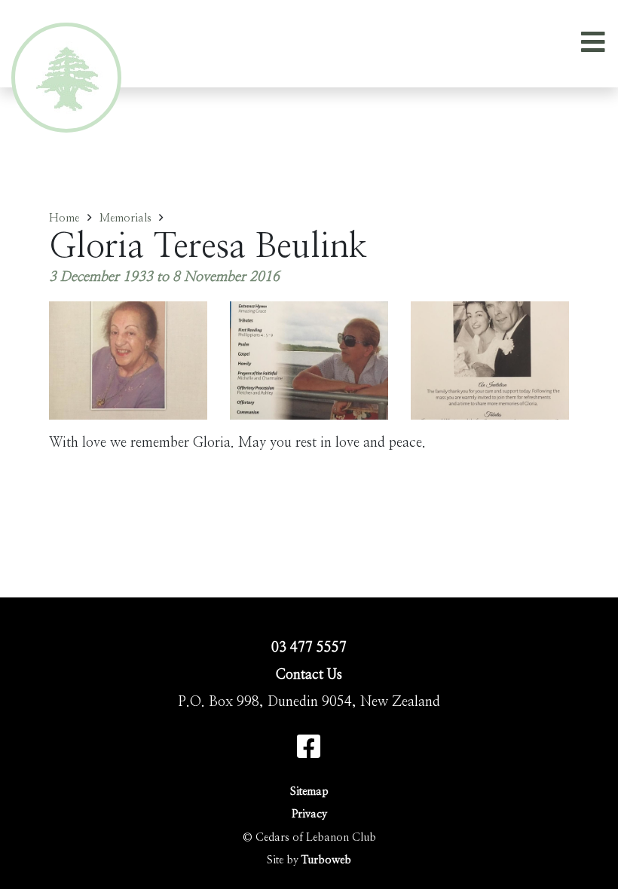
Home (64, 218)
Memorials (125, 218)
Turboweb (326, 860)
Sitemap (309, 791)
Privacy (309, 814)
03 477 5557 (309, 648)
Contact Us (309, 675)
